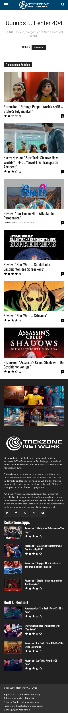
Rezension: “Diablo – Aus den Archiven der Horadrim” (43, 582)
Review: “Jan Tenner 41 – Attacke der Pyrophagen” (29, 215)
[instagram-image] (14, 396)
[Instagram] (34, 513)
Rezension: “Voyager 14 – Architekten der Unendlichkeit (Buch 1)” (43, 565)
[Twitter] (24, 513)
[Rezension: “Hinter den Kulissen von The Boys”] (13, 533)
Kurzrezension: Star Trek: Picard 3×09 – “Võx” (44, 610)
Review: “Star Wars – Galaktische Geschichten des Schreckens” (27, 267)
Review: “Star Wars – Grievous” (25, 315)
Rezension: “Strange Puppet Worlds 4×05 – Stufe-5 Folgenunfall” (33, 109)
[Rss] (7, 513)
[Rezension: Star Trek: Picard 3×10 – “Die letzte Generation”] (13, 647)
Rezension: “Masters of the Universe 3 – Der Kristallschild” (44, 547)
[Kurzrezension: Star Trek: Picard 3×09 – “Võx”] (13, 613)
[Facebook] (16, 513)
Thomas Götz (10, 222)
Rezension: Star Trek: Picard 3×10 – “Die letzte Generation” (44, 645)
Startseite (38, 47)
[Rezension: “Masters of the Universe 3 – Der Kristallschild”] (13, 550)
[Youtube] (42, 513)
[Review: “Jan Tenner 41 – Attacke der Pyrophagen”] (34, 194)
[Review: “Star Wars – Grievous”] (34, 296)
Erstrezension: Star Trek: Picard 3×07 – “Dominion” (43, 627)
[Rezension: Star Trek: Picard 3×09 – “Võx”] (13, 665)
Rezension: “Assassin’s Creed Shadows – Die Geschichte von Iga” (34, 364)
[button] (21, 702)
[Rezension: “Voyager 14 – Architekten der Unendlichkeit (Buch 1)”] (13, 567)
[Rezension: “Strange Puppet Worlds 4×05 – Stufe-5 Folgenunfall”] (34, 87)
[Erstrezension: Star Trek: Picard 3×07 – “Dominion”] (13, 630)
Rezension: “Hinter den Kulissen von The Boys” (44, 530)
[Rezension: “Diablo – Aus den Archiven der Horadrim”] (13, 585)
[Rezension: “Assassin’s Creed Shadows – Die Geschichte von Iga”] (34, 342)
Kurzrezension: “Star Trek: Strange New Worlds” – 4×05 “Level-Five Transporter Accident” (31, 162)
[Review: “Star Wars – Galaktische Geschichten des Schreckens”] (34, 245)
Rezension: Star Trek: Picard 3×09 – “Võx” (42, 662)
